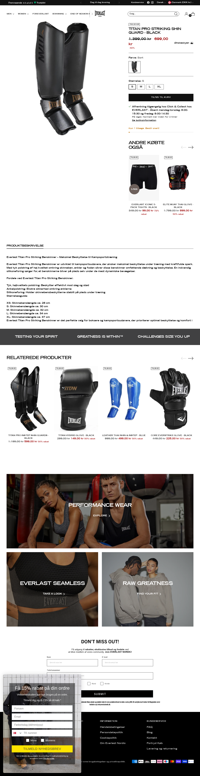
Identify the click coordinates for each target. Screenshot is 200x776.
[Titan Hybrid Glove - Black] (76, 399)
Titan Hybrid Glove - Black (76, 435)
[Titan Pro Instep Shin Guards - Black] (28, 399)
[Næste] (119, 2)
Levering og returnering (162, 749)
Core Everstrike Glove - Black (171, 435)
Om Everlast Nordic (113, 743)
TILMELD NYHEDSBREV (42, 749)
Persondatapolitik (111, 732)
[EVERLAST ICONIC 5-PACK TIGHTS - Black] (144, 178)
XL (159, 87)
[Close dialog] (77, 678)
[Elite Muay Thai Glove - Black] (178, 178)
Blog (149, 732)
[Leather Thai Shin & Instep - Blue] (124, 399)
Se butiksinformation (144, 120)
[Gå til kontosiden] (185, 14)
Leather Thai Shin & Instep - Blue (123, 435)
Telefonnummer (53, 670)
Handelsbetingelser (112, 727)
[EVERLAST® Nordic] (100, 13)
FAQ (149, 727)
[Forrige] (81, 2)
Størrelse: (136, 81)
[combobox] (17, 733)
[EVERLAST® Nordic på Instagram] (152, 2)
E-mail (105, 657)
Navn (49, 657)
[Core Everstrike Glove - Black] (171, 399)
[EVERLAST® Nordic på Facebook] (148, 2)
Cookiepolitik (108, 738)
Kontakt (152, 738)
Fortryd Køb (155, 743)
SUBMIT (100, 694)
